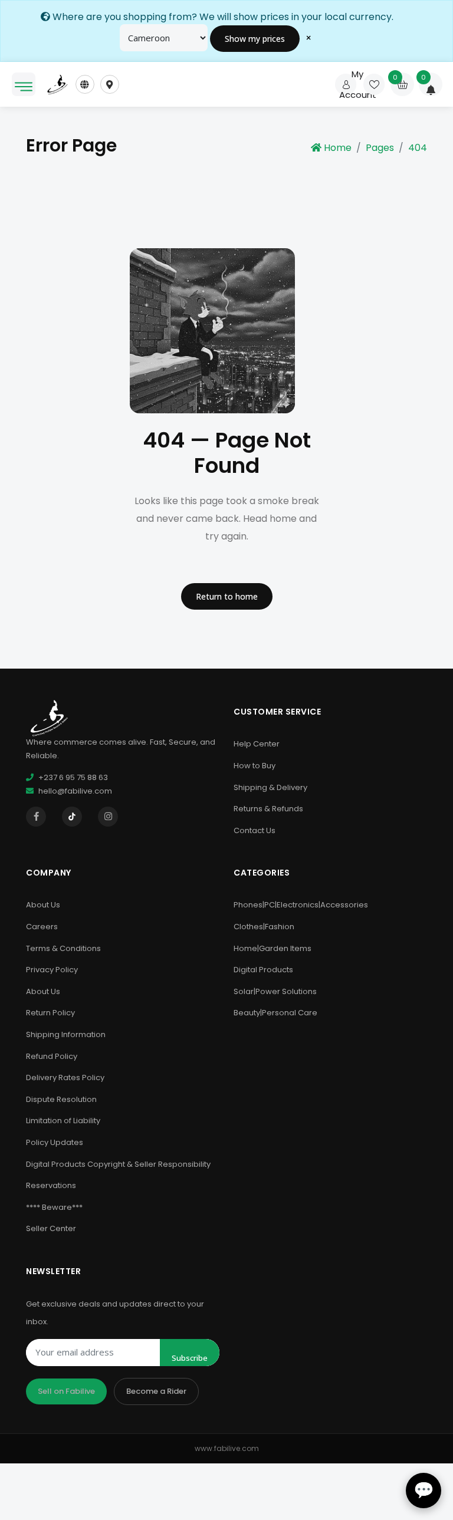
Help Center (257, 743)
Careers (42, 926)
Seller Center (51, 1228)
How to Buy (254, 765)
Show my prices (255, 38)
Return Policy (50, 1012)
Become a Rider (156, 1391)
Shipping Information (66, 1034)
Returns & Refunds (268, 808)
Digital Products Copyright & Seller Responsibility (118, 1164)
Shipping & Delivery (270, 787)
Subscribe (190, 1358)
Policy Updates (54, 1142)
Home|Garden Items (272, 948)
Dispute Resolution (61, 1099)
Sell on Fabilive (66, 1391)
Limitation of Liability (63, 1120)
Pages (380, 147)
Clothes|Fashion (264, 926)
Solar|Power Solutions (275, 991)
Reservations (51, 1185)
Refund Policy (51, 1056)
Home (338, 147)
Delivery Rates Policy (65, 1077)
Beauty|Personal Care (275, 1012)
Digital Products (263, 969)
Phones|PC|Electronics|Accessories (301, 904)
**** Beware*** (54, 1207)
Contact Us (254, 830)
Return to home (227, 596)
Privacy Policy (52, 969)
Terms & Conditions (63, 948)
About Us (43, 904)
